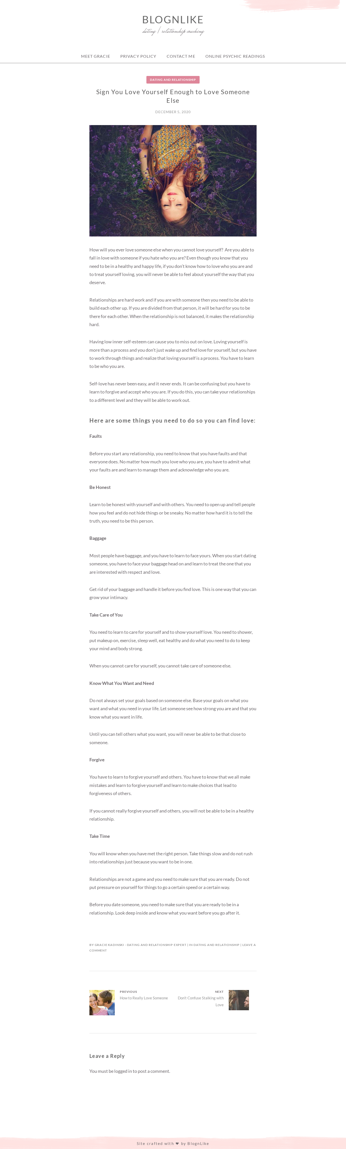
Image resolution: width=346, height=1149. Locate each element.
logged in (123, 1071)
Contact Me (181, 56)
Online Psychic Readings (235, 56)
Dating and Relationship (173, 80)
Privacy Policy (138, 56)
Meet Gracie (95, 56)
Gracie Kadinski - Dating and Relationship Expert (140, 945)
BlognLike (173, 19)
